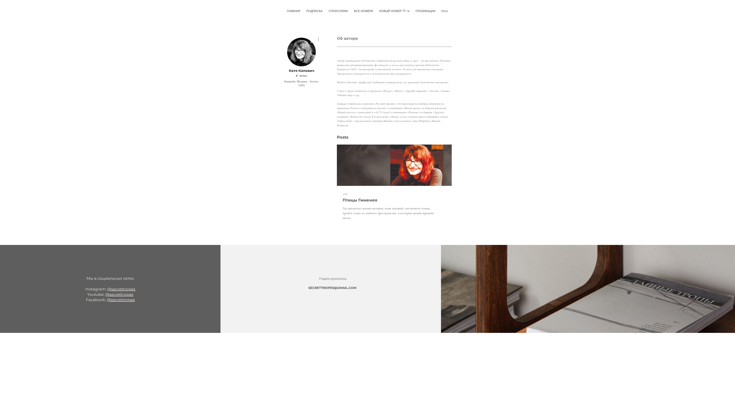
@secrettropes (121, 289)
